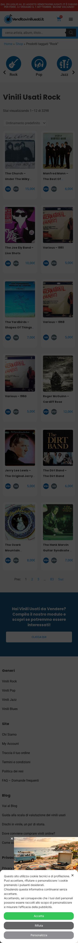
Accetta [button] (39, 916)
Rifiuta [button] (39, 925)
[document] (39, 471)
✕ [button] (72, 875)
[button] (11, 838)
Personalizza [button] (39, 935)
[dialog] (39, 906)
